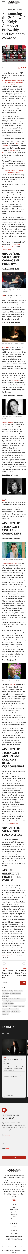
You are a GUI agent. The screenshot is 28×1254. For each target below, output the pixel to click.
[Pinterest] (21, 68)
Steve (3, 500)
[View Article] (14, 1068)
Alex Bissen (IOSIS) (7, 991)
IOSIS (3, 295)
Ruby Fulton (5, 153)
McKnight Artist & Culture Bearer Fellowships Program (14, 171)
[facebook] (12, 1200)
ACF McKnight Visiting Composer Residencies (14, 83)
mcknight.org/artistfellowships (10, 823)
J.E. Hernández (16, 244)
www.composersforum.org (9, 955)
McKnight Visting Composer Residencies (13, 1006)
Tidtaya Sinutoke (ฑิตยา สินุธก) (10, 563)
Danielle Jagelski (12, 150)
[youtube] (15, 1200)
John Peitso (13, 684)
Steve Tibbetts (6, 1011)
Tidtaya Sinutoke (15, 1011)
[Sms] (23, 68)
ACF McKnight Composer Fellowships (12, 80)
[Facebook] (16, 68)
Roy (7, 146)
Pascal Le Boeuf (6, 249)
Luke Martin (17, 143)
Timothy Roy (5, 1014)
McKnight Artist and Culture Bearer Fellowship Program (11, 1000)
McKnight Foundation (8, 1003)
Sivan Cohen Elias (6, 347)
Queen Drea (5, 247)
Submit (14, 1157)
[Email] (25, 68)
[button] (3, 2)
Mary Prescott (13, 247)
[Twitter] (19, 68)
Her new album (16, 380)
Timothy (4, 146)
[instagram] (14, 1200)
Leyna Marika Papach (7, 422)
